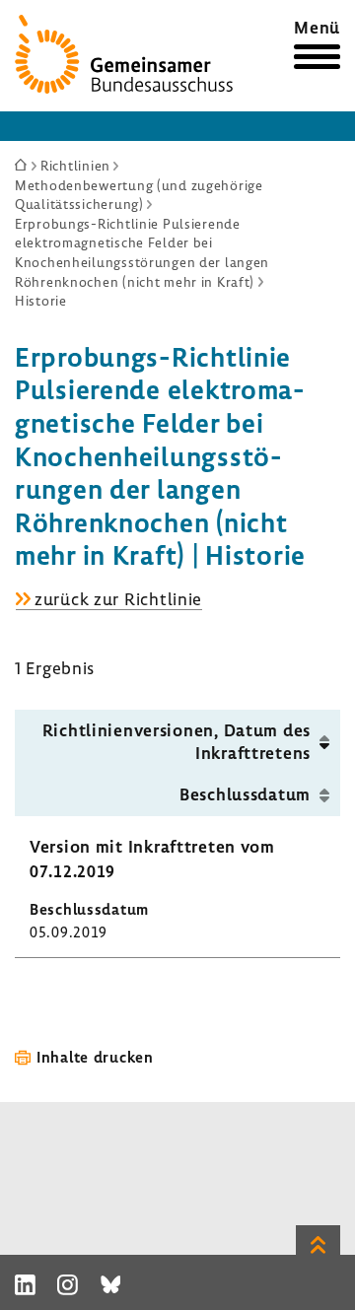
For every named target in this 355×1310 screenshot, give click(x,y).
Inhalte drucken (95, 1057)
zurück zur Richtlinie (118, 599)
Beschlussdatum (245, 794)
